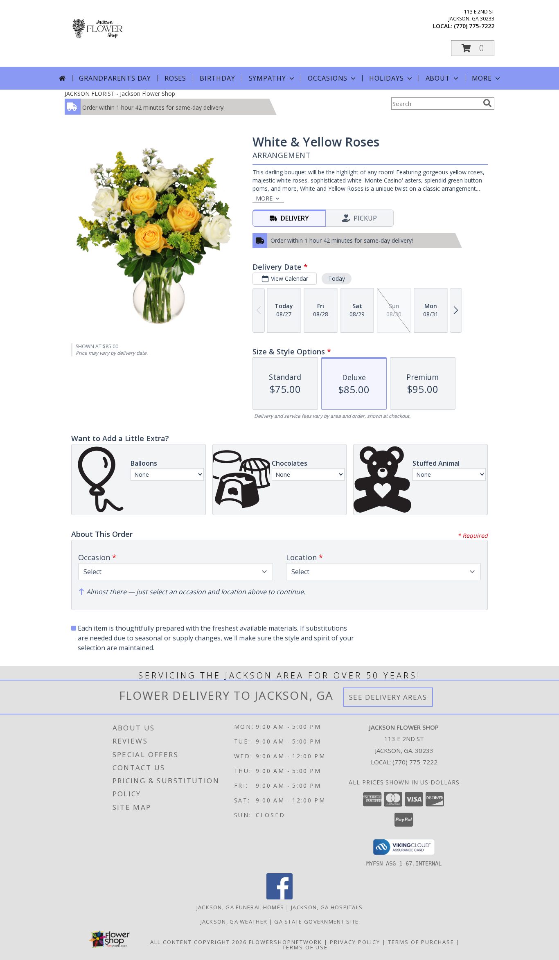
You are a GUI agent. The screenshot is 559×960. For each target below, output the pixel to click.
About (438, 78)
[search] (487, 103)
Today (336, 278)
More (482, 78)
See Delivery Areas (388, 697)
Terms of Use (305, 947)
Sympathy (267, 78)
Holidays (386, 78)
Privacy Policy (355, 942)
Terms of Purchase (421, 942)
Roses (175, 78)
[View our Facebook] (279, 897)
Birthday (217, 78)
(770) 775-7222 (474, 26)
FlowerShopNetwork (285, 942)
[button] (472, 48)
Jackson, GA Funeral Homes (240, 907)
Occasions (327, 78)
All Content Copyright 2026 (198, 942)
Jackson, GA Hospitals (327, 907)
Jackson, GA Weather (234, 921)
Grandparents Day (115, 78)
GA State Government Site (316, 921)
